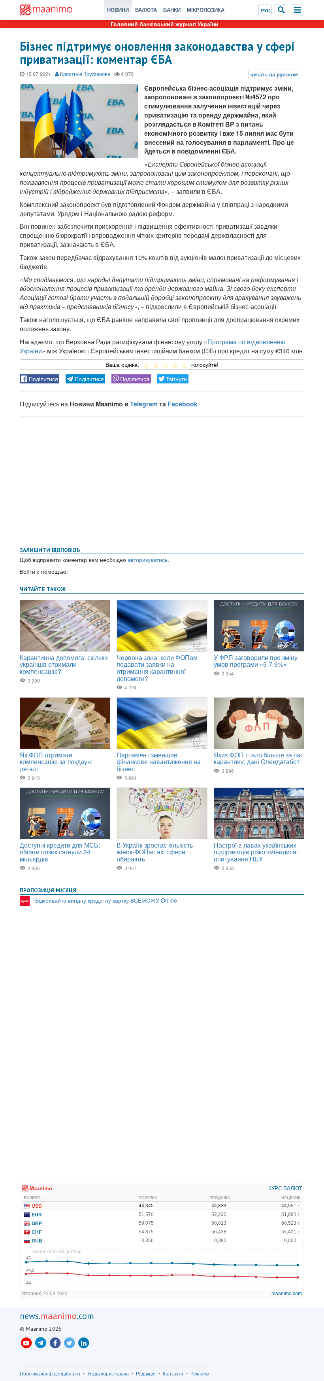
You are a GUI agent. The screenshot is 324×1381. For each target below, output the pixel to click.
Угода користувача (108, 1373)
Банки (172, 9)
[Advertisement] (162, 480)
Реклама (199, 1373)
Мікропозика (205, 9)
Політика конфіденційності (50, 1373)
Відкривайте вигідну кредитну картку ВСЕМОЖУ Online (106, 900)
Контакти (173, 1373)
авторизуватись (148, 559)
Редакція (146, 1373)
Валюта (146, 9)
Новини (118, 9)
